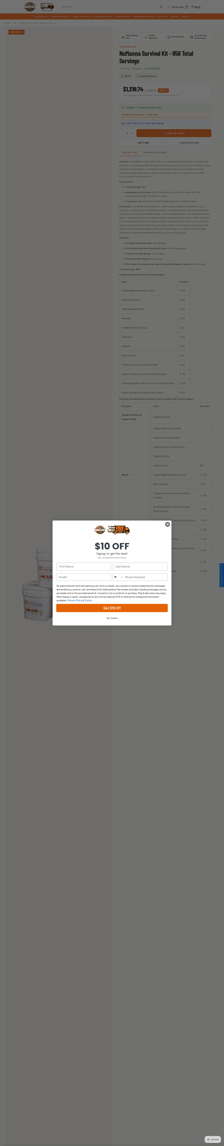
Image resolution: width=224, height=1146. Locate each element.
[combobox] (118, 577)
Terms (88, 600)
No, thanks (112, 618)
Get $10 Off (112, 608)
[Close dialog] (167, 524)
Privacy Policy (74, 600)
